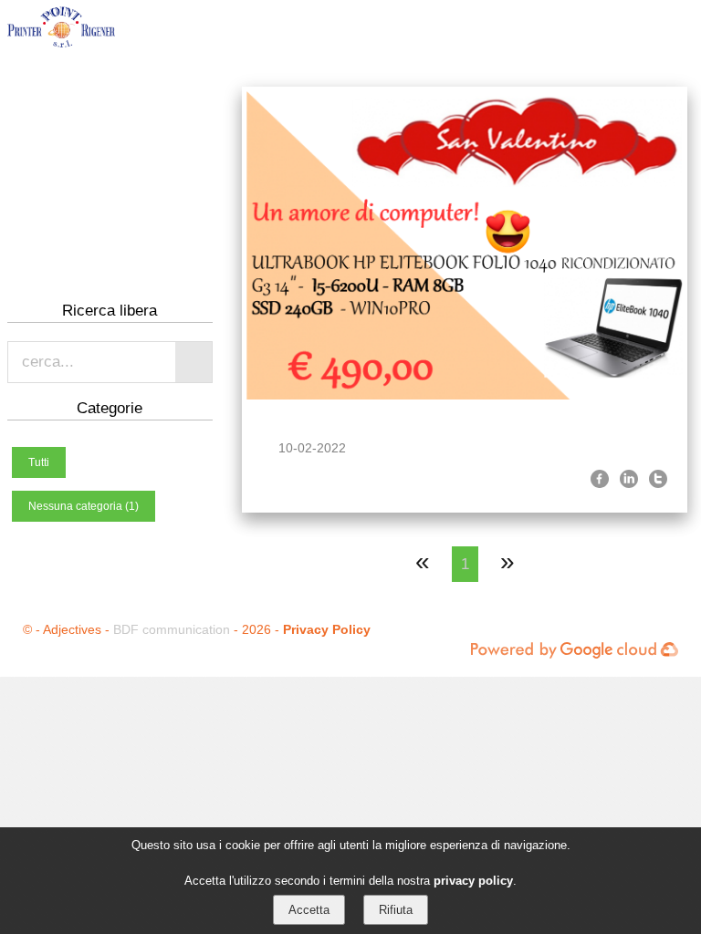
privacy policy (473, 880)
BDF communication (171, 629)
